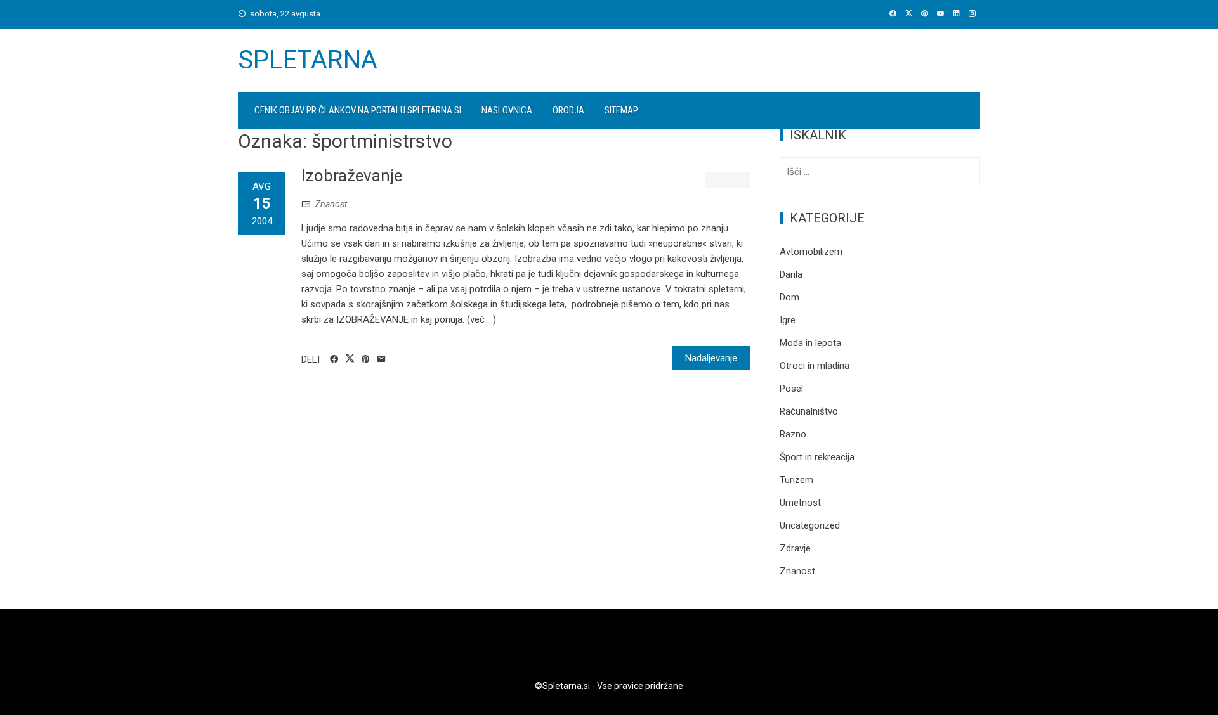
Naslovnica (506, 110)
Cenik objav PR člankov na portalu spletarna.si (357, 110)
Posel (791, 388)
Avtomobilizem (811, 251)
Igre (788, 320)
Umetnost (800, 502)
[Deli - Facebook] (334, 359)
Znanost (331, 204)
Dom (789, 297)
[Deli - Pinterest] (366, 359)
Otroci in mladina (814, 365)
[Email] (382, 359)
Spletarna (307, 60)
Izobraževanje (351, 175)
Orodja (568, 110)
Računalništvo (809, 411)
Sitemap (621, 110)
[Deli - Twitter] (350, 358)
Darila (791, 274)
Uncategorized (810, 525)
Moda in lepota (810, 343)
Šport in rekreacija (817, 457)
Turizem (796, 480)
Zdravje (795, 548)
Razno (793, 434)
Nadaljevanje (711, 358)
